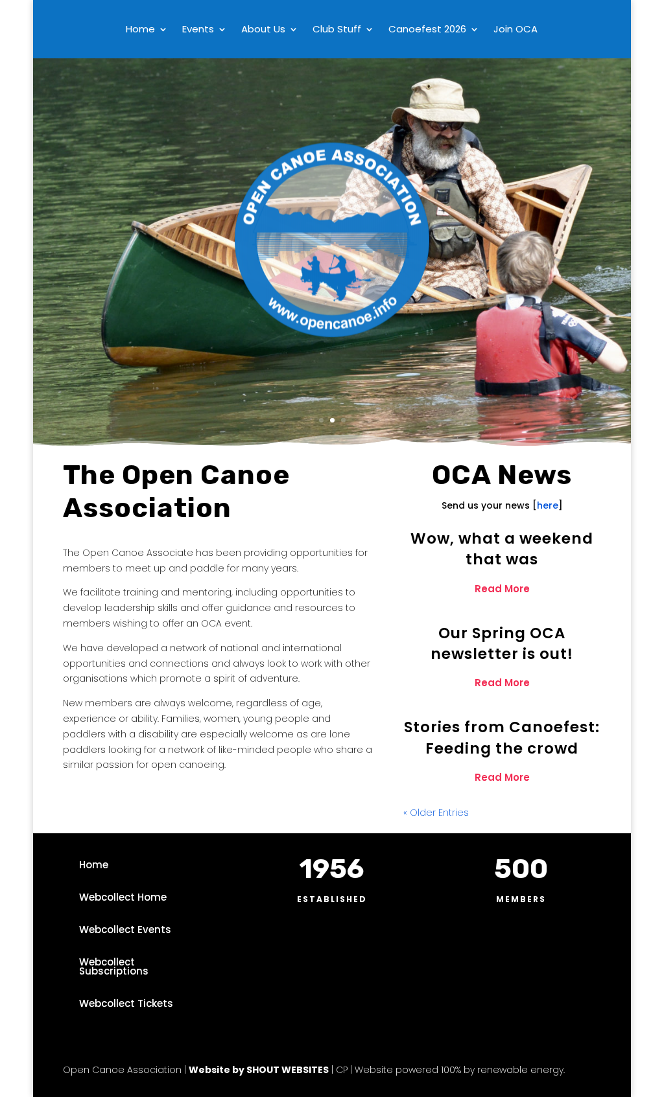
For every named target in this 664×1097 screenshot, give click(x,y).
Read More (502, 588)
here (547, 505)
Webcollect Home (123, 897)
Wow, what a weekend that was (501, 549)
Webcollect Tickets (126, 1003)
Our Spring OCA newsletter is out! (502, 643)
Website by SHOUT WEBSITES (259, 1069)
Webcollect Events (125, 929)
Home (140, 30)
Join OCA (515, 30)
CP (340, 1069)
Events (198, 30)
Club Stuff (337, 30)
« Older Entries (436, 812)
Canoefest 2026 (427, 30)
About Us (263, 30)
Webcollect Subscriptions (113, 966)
